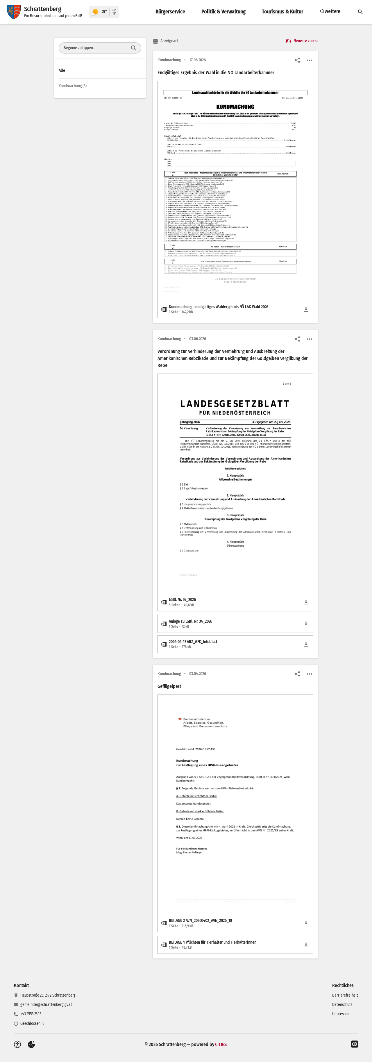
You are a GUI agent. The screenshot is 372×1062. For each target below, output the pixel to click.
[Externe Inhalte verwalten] (31, 1044)
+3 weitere (329, 11)
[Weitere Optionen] (309, 60)
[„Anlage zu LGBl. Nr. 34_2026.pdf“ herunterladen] (306, 624)
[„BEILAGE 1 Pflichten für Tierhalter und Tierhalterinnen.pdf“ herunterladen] (306, 944)
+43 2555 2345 (30, 1013)
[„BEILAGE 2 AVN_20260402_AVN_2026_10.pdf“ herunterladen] (306, 923)
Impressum (341, 1013)
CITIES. (221, 1044)
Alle (62, 70)
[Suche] (360, 12)
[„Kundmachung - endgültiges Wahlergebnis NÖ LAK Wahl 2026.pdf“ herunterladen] (306, 309)
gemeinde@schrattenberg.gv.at (46, 1004)
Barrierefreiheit (345, 995)
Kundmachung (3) (73, 85)
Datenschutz (342, 1004)
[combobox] (95, 48)
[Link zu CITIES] (354, 1044)
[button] (235, 187)
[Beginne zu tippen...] (133, 48)
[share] (297, 60)
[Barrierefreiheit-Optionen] (17, 1044)
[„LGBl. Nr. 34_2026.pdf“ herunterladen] (306, 602)
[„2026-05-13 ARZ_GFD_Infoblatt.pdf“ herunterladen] (306, 644)
